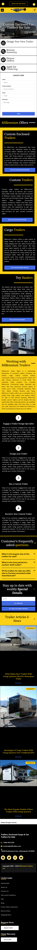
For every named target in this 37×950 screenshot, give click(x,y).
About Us (4, 887)
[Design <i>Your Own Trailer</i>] (3, 43)
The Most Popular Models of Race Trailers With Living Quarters (18, 810)
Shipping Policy (6, 915)
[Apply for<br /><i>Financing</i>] (3, 68)
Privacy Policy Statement (9, 907)
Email (4, 93)
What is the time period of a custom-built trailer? (14, 563)
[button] (1, 341)
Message (5, 99)
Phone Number (6, 86)
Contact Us (5, 891)
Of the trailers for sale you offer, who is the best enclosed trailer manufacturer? (16, 573)
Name (4, 79)
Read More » (18, 683)
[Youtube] (21, 857)
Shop (2, 903)
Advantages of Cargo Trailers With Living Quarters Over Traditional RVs (18, 751)
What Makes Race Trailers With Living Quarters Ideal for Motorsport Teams (18, 676)
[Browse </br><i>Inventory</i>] (3, 51)
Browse (12, 51)
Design (20, 41)
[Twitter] (9, 857)
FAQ (2, 899)
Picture (10, 59)
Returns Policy (5, 911)
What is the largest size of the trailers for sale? (15, 555)
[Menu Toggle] (2, 10)
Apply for (12, 67)
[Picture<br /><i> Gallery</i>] (3, 59)
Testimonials (5, 883)
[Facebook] (3, 857)
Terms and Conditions (8, 895)
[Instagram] (15, 857)
